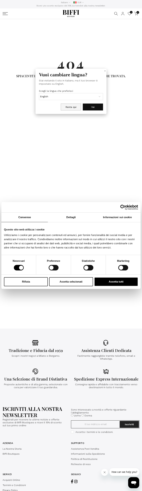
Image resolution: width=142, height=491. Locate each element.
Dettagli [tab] (71, 217)
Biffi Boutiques (11, 453)
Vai (93, 107)
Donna (88, 415)
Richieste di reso (81, 464)
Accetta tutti (116, 281)
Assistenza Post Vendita (85, 448)
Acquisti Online (11, 480)
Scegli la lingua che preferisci (56, 91)
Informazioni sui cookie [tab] (117, 217)
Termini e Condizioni (14, 485)
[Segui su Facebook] (72, 481)
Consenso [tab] (24, 217)
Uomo (77, 415)
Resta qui (70, 107)
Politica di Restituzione (84, 459)
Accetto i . (94, 432)
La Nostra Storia (12, 448)
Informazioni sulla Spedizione (88, 453)
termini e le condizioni (100, 432)
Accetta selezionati (71, 281)
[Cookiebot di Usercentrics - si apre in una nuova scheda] (123, 207)
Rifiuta (26, 281)
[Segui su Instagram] (76, 481)
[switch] (54, 267)
